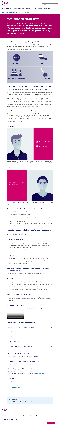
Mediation (15, 12)
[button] (51, 423)
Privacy (8, 415)
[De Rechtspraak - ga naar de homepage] (6, 3)
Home (3, 12)
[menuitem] (6, 8)
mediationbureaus (39, 373)
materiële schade (43, 223)
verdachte (11, 101)
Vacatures (30, 415)
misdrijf (43, 258)
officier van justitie (22, 91)
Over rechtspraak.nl (42, 415)
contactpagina (33, 401)
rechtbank (44, 89)
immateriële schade (23, 225)
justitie (17, 113)
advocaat (24, 98)
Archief (35, 415)
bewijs (24, 247)
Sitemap (4, 415)
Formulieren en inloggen (53, 1)
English (56, 415)
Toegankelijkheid (18, 415)
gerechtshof (9, 91)
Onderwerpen (9, 12)
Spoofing (25, 415)
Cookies (12, 415)
